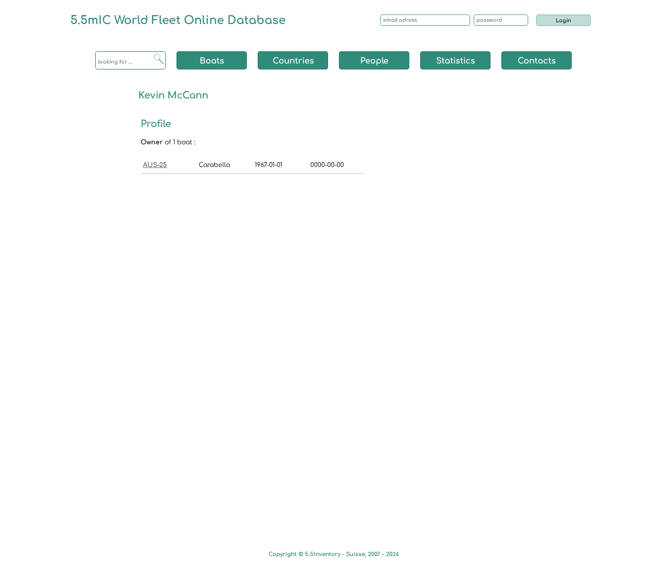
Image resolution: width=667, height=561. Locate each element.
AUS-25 (155, 165)
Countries (293, 60)
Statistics (455, 60)
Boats (212, 60)
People (374, 60)
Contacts (537, 60)
